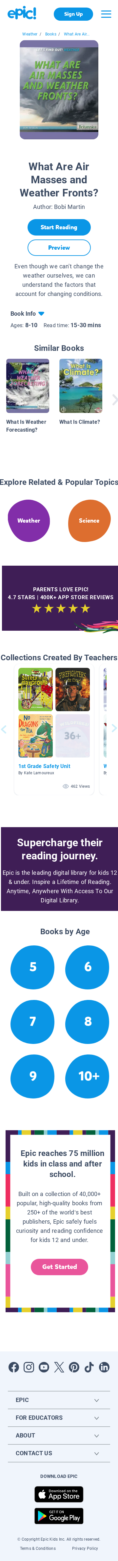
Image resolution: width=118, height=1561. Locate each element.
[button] (54, 729)
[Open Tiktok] (89, 1367)
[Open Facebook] (14, 1367)
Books (50, 34)
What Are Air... (77, 34)
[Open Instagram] (29, 1367)
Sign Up (73, 14)
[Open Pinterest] (74, 1367)
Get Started (59, 1266)
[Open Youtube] (44, 1367)
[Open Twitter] (59, 1367)
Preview (59, 248)
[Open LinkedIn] (104, 1367)
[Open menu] (106, 14)
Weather (29, 34)
